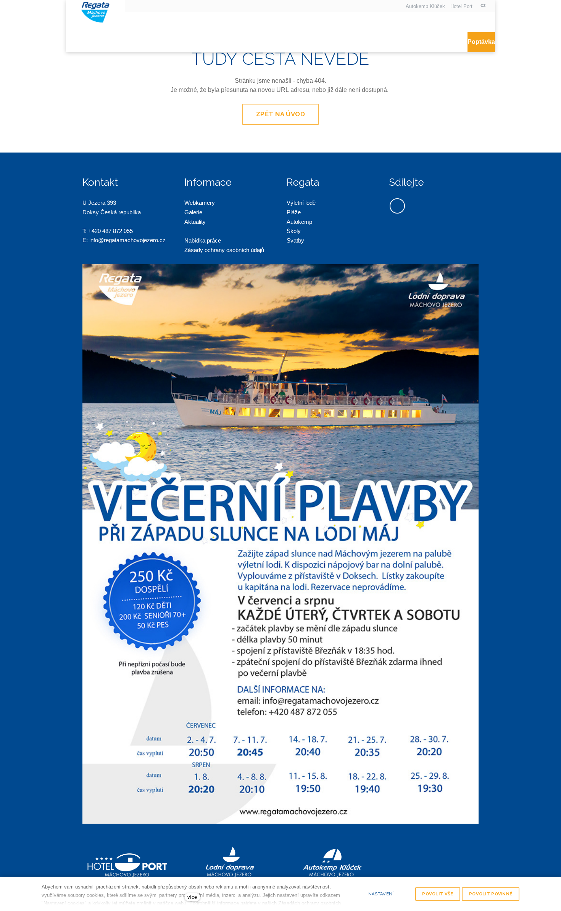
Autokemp (299, 222)
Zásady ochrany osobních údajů (225, 250)
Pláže (294, 212)
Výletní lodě (301, 202)
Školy (294, 231)
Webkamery (199, 202)
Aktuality (195, 222)
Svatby (295, 240)
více (192, 897)
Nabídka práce (202, 240)
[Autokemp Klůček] (95, 11)
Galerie (193, 212)
